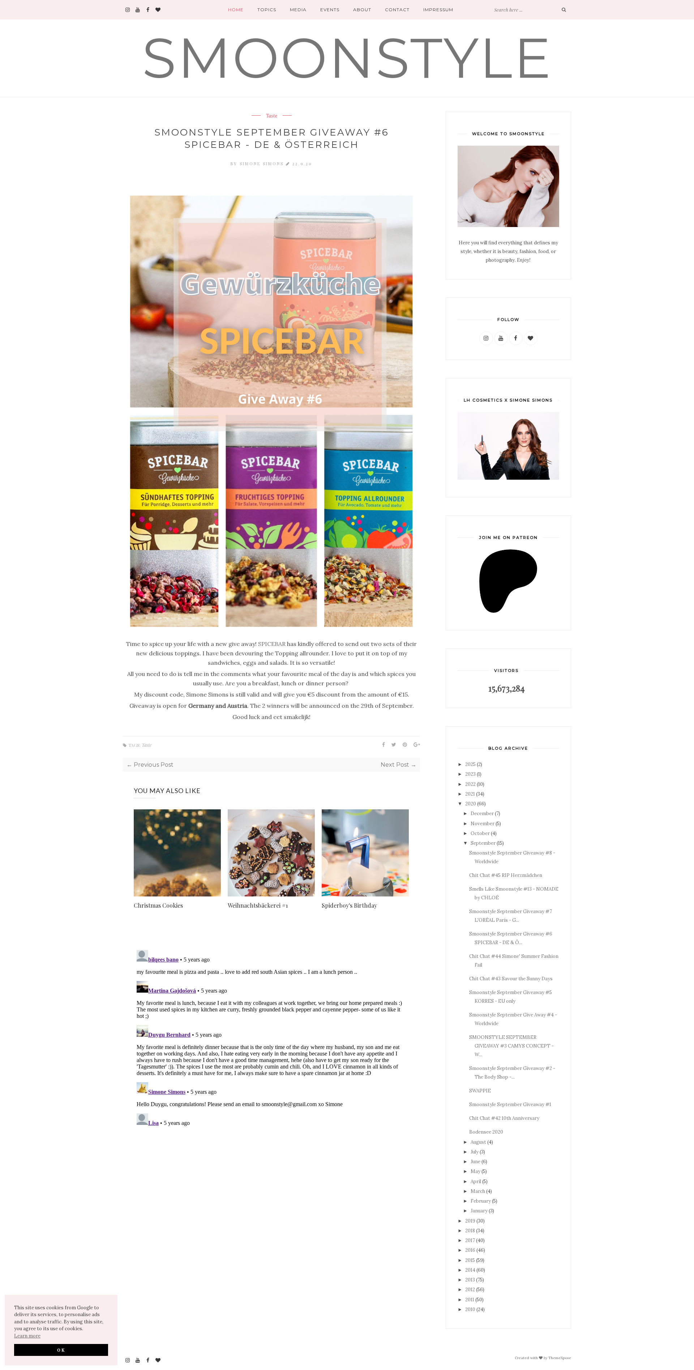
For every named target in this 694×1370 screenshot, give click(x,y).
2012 (470, 1289)
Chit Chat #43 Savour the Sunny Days (511, 979)
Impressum (438, 9)
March (478, 1191)
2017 (470, 1240)
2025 (470, 764)
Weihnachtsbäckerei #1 (258, 905)
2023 (470, 774)
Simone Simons (263, 163)
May (475, 1171)
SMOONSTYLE (347, 58)
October (480, 833)
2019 (470, 1221)
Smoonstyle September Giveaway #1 (510, 1104)
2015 (470, 1260)
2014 (470, 1270)
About (362, 9)
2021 (470, 794)
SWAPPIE (480, 1091)
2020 (470, 804)
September (483, 843)
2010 (470, 1309)
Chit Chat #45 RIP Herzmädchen (505, 875)
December (482, 813)
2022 (470, 784)
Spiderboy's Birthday (349, 905)
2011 (469, 1300)
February (481, 1201)
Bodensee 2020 (486, 1132)
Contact (397, 9)
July (475, 1152)
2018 (470, 1231)
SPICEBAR (272, 643)
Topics (266, 9)
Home (236, 9)
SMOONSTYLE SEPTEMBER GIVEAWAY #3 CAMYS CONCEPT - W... (511, 1046)
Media (298, 9)
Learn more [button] (27, 1336)
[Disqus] (271, 1037)
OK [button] (61, 1350)
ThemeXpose (559, 1357)
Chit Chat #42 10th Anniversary (504, 1118)
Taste (271, 116)
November (482, 824)
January (479, 1211)
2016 (470, 1250)
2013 (470, 1280)
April (476, 1181)
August (478, 1142)
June (475, 1162)
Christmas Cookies (158, 905)
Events (329, 9)
